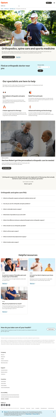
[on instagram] (9, 405)
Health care (3, 5)
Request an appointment (8, 57)
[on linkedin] (2, 405)
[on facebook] (4, 405)
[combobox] (44, 67)
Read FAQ (18, 57)
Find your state (41, 65)
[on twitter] (7, 405)
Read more (4, 283)
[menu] (54, 2)
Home (2, 8)
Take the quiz (51, 329)
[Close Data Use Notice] (53, 412)
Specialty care (12, 8)
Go (40, 70)
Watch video (7, 168)
